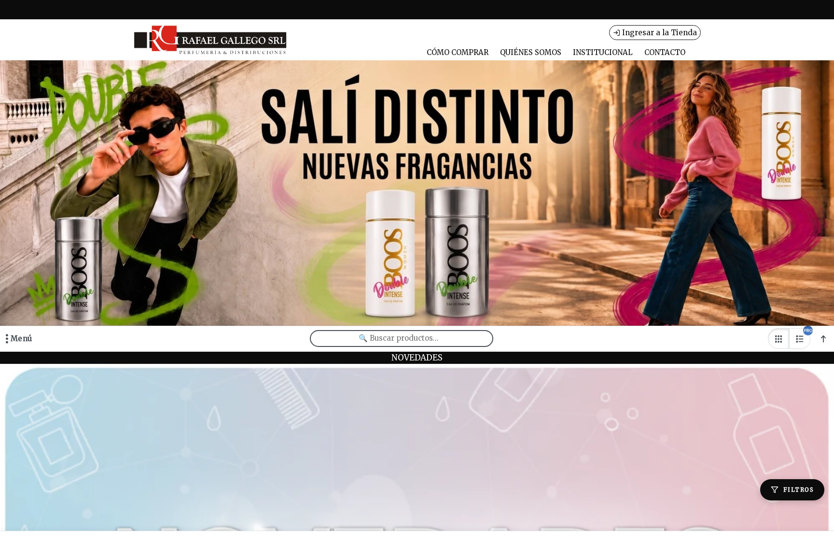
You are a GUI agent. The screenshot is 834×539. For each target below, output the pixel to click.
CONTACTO (664, 52)
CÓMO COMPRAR (457, 52)
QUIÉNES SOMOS (530, 52)
